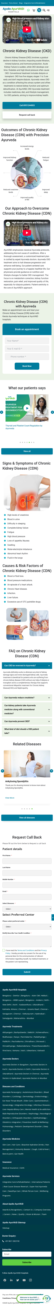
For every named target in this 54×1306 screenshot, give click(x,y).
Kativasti (41, 1050)
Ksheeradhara (42, 1032)
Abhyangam (8, 1032)
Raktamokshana (23, 1046)
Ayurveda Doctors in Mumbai (34, 1078)
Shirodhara (30, 1041)
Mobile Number (8, 879)
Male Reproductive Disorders (15, 1113)
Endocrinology (41, 1096)
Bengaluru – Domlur (11, 995)
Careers (7, 1214)
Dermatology (28, 1096)
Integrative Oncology (23, 1105)
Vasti (23, 1050)
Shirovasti (40, 1041)
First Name (6, 855)
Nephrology (33, 1113)
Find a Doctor (13, 3)
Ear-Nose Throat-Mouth (12, 1101)
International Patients (41, 1182)
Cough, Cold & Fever (40, 1149)
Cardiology (16, 1096)
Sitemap (6, 1228)
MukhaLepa (7, 1037)
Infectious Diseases (42, 1105)
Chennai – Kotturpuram (24, 1014)
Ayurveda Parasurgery (12, 1092)
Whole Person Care (30, 1191)
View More (9, 798)
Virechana (7, 1050)
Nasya (16, 1037)
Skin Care (6, 1145)
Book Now (27, 366)
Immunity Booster (22, 1149)
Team (44, 1214)
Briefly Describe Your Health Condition (16, 933)
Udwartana (31, 1050)
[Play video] (27, 408)
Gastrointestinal (41, 1101)
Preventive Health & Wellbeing (35, 1122)
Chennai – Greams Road (29, 1009)
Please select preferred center (13, 921)
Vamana (16, 1050)
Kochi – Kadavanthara (22, 1004)
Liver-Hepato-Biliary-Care (13, 1109)
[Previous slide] (1, 412)
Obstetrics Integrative (12, 1122)
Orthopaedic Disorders (22, 1118)
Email (4, 891)
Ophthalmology (39, 1118)
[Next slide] (52, 412)
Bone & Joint (8, 1154)
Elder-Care (28, 1101)
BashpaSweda (20, 1032)
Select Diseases (8, 903)
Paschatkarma (17, 1041)
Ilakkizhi (31, 1032)
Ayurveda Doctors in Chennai (27, 1073)
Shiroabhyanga (9, 1046)
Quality (21, 1214)
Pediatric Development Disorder (28, 1126)
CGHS (22, 1168)
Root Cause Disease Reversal (16, 1186)
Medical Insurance (10, 1168)
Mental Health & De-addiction (37, 1109)
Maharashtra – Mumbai (24, 1018)
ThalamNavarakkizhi (40, 1046)
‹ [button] (52, 917)
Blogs (21, 3)
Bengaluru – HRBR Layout (13, 1000)
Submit (27, 972)
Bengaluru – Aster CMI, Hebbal (34, 995)
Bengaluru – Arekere (34, 1000)
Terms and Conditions (25, 951)
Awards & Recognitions (12, 1210)
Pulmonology (8, 1126)
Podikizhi (6, 1041)
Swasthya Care (14, 1191)
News (14, 1214)
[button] (20, 442)
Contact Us (28, 1210)
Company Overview (42, 1210)
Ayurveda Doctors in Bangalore (16, 1064)
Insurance (4, 3)
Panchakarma (26, 1037)
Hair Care (16, 1145)
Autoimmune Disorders (32, 1092)
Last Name (6, 867)
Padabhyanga (39, 1037)
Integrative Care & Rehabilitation (34, 3)
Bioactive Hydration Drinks (33, 1145)
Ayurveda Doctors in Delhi (20, 1069)
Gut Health (18, 1154)
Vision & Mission (33, 1214)
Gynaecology (8, 1105)
